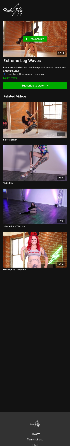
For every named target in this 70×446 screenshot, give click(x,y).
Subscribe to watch (33, 85)
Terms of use (35, 439)
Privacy (35, 434)
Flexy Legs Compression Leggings (25, 74)
